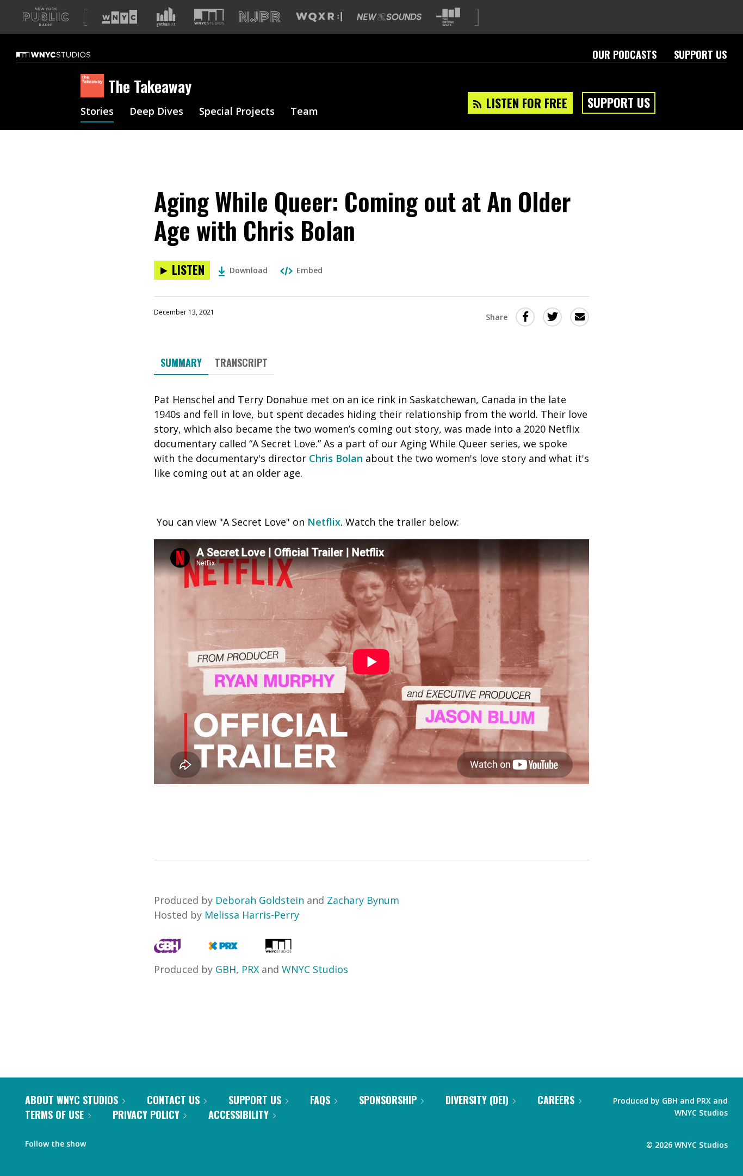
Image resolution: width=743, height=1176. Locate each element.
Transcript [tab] (241, 362)
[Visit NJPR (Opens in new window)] (260, 17)
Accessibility (238, 1114)
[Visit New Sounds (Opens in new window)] (389, 17)
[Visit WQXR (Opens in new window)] (319, 17)
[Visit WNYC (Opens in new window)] (119, 17)
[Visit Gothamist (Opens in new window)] (165, 17)
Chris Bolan (336, 458)
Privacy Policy (146, 1114)
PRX (250, 969)
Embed (309, 270)
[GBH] (167, 949)
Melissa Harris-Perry (252, 914)
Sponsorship (388, 1100)
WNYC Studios (315, 969)
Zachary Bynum (363, 900)
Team (304, 112)
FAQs (320, 1100)
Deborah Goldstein (261, 900)
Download (249, 270)
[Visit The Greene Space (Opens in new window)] (448, 17)
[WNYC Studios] (278, 949)
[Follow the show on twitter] (123, 1141)
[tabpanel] (371, 607)
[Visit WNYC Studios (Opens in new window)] (209, 16)
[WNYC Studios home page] (66, 54)
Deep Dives (156, 112)
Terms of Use (54, 1114)
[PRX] (223, 949)
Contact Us (173, 1100)
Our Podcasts (624, 54)
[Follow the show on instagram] (143, 1141)
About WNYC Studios (71, 1100)
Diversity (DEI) (477, 1100)
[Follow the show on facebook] (102, 1141)
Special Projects (237, 112)
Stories (97, 112)
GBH (225, 969)
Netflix (323, 521)
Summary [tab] (181, 362)
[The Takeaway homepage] (94, 86)
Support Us (700, 54)
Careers (555, 1100)
